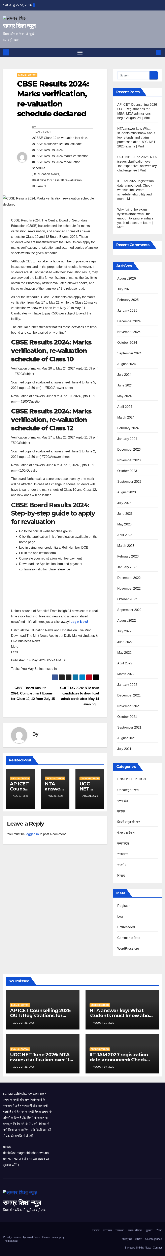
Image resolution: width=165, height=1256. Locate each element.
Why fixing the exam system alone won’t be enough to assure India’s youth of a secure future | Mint (135, 218)
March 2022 (126, 674)
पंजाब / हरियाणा (126, 832)
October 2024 (127, 342)
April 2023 (124, 535)
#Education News (46, 174)
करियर (121, 811)
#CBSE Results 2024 (47, 150)
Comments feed (128, 938)
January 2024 (127, 439)
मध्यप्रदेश (123, 843)
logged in (32, 834)
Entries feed (126, 927)
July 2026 (124, 289)
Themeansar (10, 1240)
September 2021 (129, 727)
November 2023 (129, 460)
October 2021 (127, 716)
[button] (152, 52)
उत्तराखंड (122, 800)
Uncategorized (128, 790)
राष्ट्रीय (121, 865)
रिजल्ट (121, 875)
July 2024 (124, 374)
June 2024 (125, 385)
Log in (121, 916)
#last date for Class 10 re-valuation (57, 180)
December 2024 (129, 321)
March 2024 (126, 417)
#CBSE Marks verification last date (57, 144)
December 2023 (129, 449)
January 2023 (127, 567)
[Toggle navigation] (80, 52)
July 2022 (124, 631)
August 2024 (126, 364)
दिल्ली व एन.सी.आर (128, 822)
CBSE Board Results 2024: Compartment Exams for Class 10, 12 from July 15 (33, 693)
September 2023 (129, 481)
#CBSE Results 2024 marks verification (60, 156)
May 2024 (124, 396)
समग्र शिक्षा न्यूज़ (19, 25)
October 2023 (127, 471)
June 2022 (125, 642)
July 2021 (124, 749)
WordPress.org (128, 948)
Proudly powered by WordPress (21, 1237)
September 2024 (129, 353)
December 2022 (129, 577)
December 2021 (129, 695)
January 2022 (127, 684)
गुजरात (149, 1230)
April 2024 (124, 406)
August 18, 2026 (104, 1067)
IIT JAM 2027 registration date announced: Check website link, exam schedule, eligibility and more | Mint (135, 189)
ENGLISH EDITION (27, 75)
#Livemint (39, 186)
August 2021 (126, 738)
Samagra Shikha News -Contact (143, 1247)
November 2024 (129, 332)
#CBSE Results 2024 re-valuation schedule (56, 165)
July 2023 (124, 503)
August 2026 (126, 278)
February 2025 (128, 300)
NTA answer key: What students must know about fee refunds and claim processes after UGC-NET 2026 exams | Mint (136, 137)
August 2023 (126, 492)
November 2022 (129, 588)
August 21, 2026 (24, 1023)
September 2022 (129, 610)
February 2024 (128, 428)
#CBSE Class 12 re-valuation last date (59, 138)
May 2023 (124, 524)
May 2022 (124, 652)
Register (123, 905)
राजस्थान (122, 854)
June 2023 (125, 513)
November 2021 (129, 706)
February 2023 (128, 556)
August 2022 (126, 620)
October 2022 (127, 599)
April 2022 (124, 663)
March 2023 (126, 545)
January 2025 (127, 310)
